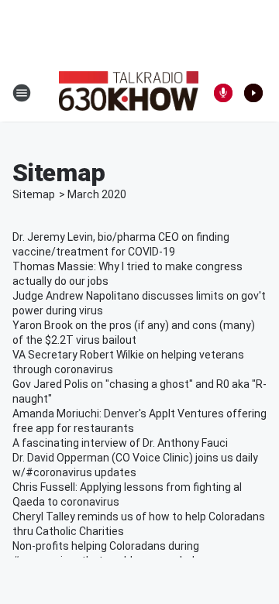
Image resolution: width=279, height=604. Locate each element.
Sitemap (33, 194)
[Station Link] (128, 93)
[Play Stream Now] (253, 93)
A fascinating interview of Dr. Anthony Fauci (120, 443)
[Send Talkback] (223, 93)
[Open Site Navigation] (21, 93)
